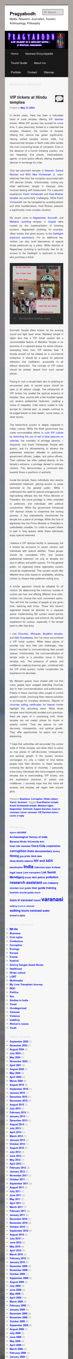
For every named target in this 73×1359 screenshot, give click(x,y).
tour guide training (44, 888)
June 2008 (15, 1337)
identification (16, 867)
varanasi (32, 812)
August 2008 (17, 1329)
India (29, 866)
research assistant (26, 882)
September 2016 (19, 1089)
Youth (13, 1028)
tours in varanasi (21, 900)
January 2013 (17, 1140)
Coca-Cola (38, 846)
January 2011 (17, 1215)
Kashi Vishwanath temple (23, 805)
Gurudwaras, (27, 637)
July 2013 (15, 1128)
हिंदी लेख (14, 929)
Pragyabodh (23, 13)
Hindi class (36, 856)
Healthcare (16, 968)
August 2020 (17, 1069)
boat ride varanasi (20, 846)
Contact (32, 72)
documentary (43, 851)
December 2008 (18, 1313)
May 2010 (15, 1246)
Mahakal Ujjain (45, 805)
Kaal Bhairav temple (47, 802)
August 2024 (17, 1049)
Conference (16, 941)
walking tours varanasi (26, 910)
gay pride (25, 856)
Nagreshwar (39, 217)
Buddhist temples (53, 633)
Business (25, 798)
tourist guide (26, 892)
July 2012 (15, 1152)
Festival (14, 960)
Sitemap (49, 72)
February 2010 (18, 1258)
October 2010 (17, 1226)
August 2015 (17, 1104)
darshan (59, 119)
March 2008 (16, 1349)
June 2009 (15, 1289)
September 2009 (19, 1278)
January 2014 (17, 1116)
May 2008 (15, 1341)
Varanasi (49, 170)
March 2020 (16, 1081)
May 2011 (15, 1199)
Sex (12, 996)
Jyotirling (26, 221)
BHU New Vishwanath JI (40, 174)
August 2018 (17, 1084)
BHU (42, 841)
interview (39, 867)
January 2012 (17, 1171)
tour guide (25, 888)
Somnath (52, 217)
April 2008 (15, 1345)
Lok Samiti (48, 872)
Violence (15, 1016)
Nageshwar (16, 809)
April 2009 (15, 1297)
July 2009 (15, 1286)
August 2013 (17, 1124)
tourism (14, 892)
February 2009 (18, 1305)
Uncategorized (18, 1008)
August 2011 (17, 1187)
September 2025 (19, 1041)
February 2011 (18, 1211)
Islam (48, 867)
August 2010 (17, 1234)
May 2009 (15, 1293)
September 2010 (19, 1230)
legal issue (16, 872)
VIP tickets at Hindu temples (28, 99)
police (41, 877)
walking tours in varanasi (22, 906)
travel (23, 812)
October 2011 (17, 1179)
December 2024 (18, 1045)
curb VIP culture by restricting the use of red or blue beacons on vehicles (36, 436)
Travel (13, 802)
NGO (34, 877)
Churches (23, 633)
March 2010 (16, 1254)
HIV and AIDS (43, 860)
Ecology (14, 949)
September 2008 (19, 1325)
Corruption (36, 798)
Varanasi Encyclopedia (39, 53)
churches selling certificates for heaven (32, 704)
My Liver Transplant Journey (26, 984)
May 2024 (15, 1057)
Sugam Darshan (42, 809)
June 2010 (15, 1242)
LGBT (13, 976)
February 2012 (18, 1167)
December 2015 (18, 1096)
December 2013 (18, 1120)
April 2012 (15, 1163)
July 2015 (15, 1108)
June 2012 (15, 1156)
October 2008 (17, 1321)
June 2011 (15, 1195)
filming (14, 856)
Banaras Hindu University (24, 841)
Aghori (13, 832)
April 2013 (15, 1132)
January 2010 (17, 1262)
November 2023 (19, 1061)
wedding (15, 1020)
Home (14, 53)
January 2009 (17, 1309)
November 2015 (19, 1100)
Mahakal (14, 221)
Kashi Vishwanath (33, 194)
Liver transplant (32, 872)
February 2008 (18, 1353)
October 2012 (17, 1144)
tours (37, 892)
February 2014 (18, 1112)
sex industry (50, 883)
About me (40, 63)
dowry (56, 851)
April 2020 (15, 1077)
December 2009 (18, 1266)
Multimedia (16, 980)
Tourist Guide (19, 63)
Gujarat (52, 221)
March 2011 (16, 1207)
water (46, 910)
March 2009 (16, 1301)
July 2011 (15, 1191)
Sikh (16, 637)
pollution (52, 877)
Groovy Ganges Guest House (26, 965)
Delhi (30, 851)
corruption (18, 851)
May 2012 (15, 1159)
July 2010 (15, 1238)
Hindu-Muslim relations (21, 861)
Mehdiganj (17, 877)
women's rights (17, 915)
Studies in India (19, 1000)
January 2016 (17, 1092)
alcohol (21, 832)
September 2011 (19, 1183)
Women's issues (19, 1023)
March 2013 (16, 1136)
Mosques (36, 633)
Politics (14, 992)
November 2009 (19, 1270)
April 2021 (15, 1065)
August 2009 (17, 1282)
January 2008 (17, 1356)
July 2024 (15, 1053)
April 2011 (15, 1203)
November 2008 (19, 1317)
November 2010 (19, 1222)
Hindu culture (51, 798)
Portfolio (16, 72)
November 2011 (19, 1175)
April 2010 (15, 1250)
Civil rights (16, 937)
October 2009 (17, 1274)
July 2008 (15, 1333)
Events (14, 956)
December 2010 (18, 1219)
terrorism (14, 888)
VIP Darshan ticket (48, 812)
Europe (14, 953)
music (28, 877)
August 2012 (17, 1148)
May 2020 (15, 1073)
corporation (53, 846)
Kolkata (56, 867)
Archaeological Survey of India (29, 837)
